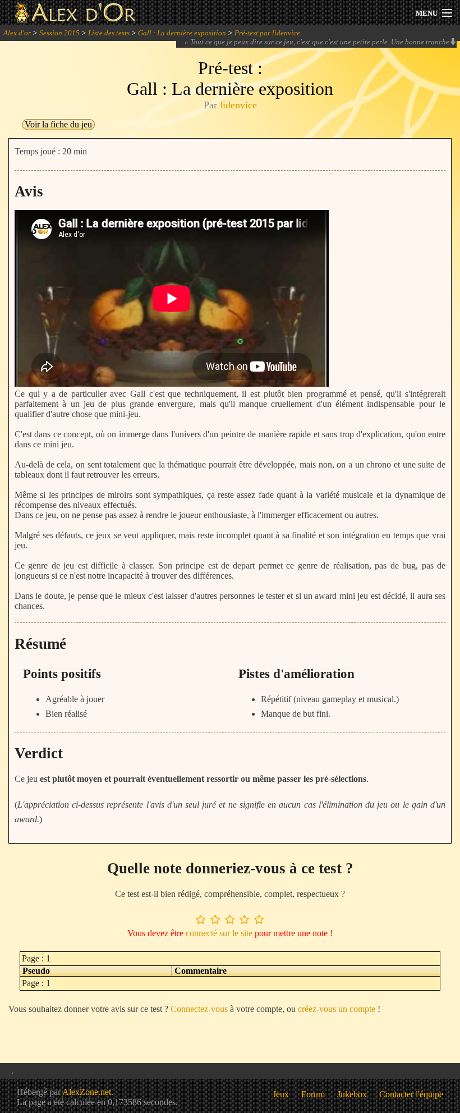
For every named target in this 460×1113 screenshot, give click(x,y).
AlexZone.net (86, 1092)
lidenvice (238, 105)
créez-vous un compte (336, 1009)
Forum (313, 1094)
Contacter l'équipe (411, 1094)
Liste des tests (109, 33)
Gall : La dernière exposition (182, 33)
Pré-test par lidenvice (267, 33)
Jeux (281, 1094)
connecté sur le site (219, 933)
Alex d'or (17, 33)
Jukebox (352, 1094)
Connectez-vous (199, 1009)
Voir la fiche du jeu (58, 124)
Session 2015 (59, 33)
